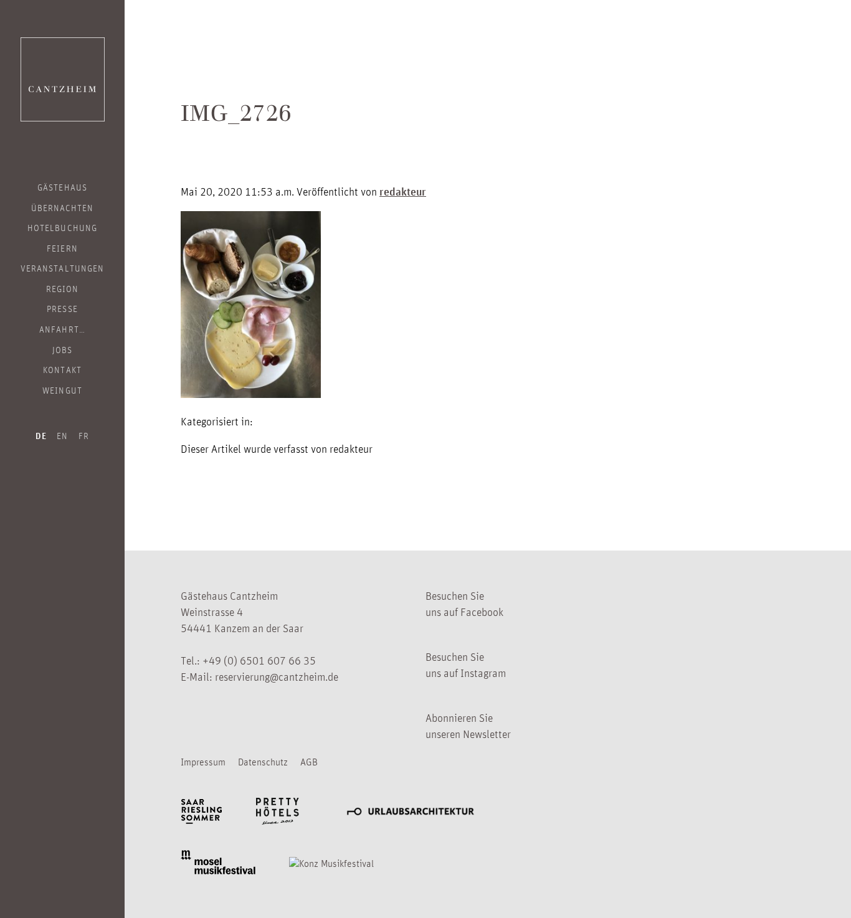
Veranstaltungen (62, 267)
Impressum (203, 761)
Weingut (62, 389)
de (41, 436)
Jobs (62, 349)
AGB (309, 761)
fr (83, 435)
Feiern (62, 247)
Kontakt (62, 369)
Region (62, 288)
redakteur (402, 191)
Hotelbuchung (62, 227)
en (62, 435)
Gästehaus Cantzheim (63, 79)
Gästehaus (62, 186)
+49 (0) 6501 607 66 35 (259, 660)
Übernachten (62, 207)
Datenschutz (263, 761)
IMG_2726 (236, 116)
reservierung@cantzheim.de (276, 676)
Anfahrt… (62, 328)
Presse (62, 308)
